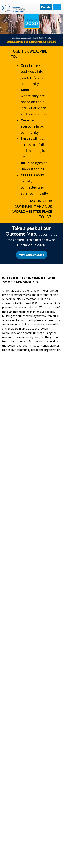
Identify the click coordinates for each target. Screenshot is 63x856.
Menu (57, 7)
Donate (46, 7)
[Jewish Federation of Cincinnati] (14, 8)
